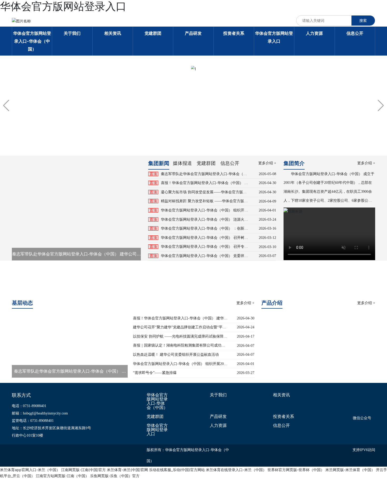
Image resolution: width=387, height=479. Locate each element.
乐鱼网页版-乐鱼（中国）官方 (115, 475)
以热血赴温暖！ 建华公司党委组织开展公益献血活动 (176, 355)
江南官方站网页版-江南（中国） (62, 475)
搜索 (363, 20)
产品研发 (218, 416)
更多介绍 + (267, 163)
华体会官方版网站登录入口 (157, 429)
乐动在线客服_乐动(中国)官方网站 (177, 469)
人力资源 (218, 425)
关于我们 (218, 395)
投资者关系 (283, 416)
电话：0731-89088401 (29, 406)
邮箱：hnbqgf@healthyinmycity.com (40, 413)
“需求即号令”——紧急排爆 (155, 373)
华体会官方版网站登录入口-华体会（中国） (157, 401)
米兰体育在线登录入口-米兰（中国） (236, 469)
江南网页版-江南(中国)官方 (83, 469)
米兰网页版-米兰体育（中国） (350, 469)
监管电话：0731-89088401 (33, 421)
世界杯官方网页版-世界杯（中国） (295, 469)
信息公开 (281, 425)
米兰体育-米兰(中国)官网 (127, 469)
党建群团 (155, 416)
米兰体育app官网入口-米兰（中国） (30, 469)
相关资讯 (281, 395)
